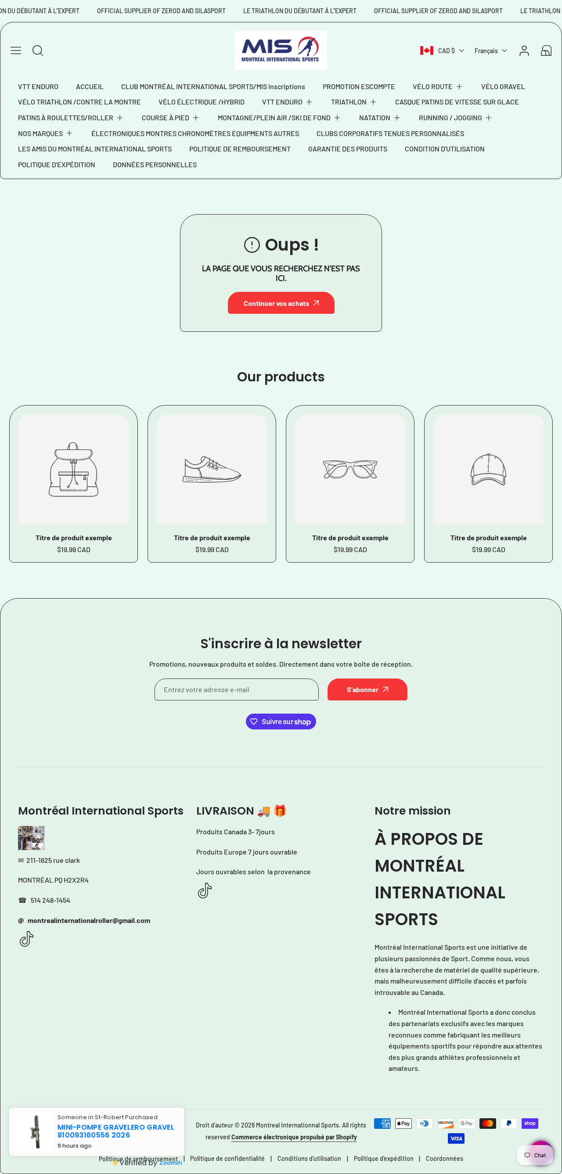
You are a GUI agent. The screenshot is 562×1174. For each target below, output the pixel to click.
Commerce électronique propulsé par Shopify (294, 1137)
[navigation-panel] (15, 50)
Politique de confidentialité (227, 1158)
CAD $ (446, 50)
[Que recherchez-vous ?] (37, 50)
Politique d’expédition (384, 1158)
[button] (438, 86)
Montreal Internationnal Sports (297, 1125)
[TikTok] (27, 939)
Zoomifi (170, 1163)
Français (486, 50)
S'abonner (362, 689)
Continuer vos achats (276, 303)
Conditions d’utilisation (309, 1158)
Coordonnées (444, 1158)
